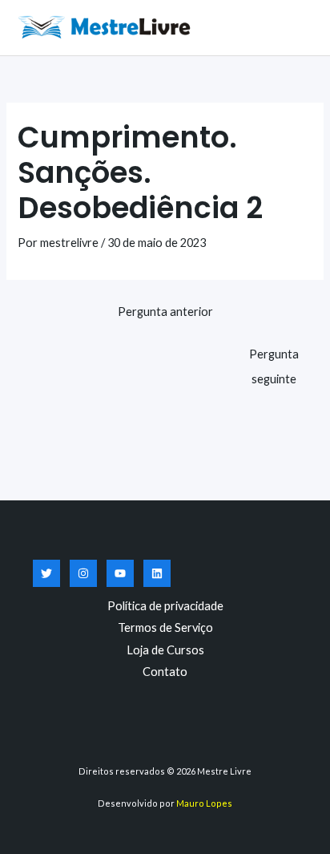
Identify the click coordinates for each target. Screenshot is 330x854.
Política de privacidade (165, 606)
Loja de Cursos (165, 650)
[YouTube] (120, 573)
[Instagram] (83, 573)
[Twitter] (46, 573)
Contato (165, 671)
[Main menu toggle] (298, 27)
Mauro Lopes (204, 803)
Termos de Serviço (165, 627)
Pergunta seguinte (274, 358)
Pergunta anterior (165, 311)
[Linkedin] (157, 573)
